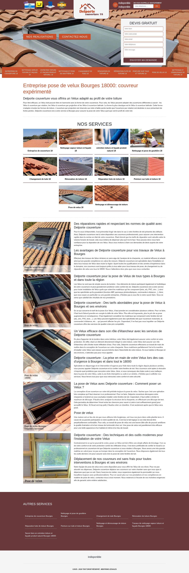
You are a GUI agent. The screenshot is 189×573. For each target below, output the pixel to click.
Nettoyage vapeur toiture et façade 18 (30, 72)
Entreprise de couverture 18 (11, 72)
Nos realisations (39, 36)
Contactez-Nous (74, 36)
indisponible (124, 3)
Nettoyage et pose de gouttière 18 (67, 72)
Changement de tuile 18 (85, 72)
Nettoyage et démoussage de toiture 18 (178, 72)
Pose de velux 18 (159, 72)
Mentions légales (109, 569)
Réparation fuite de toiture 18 (122, 72)
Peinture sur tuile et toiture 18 (141, 72)
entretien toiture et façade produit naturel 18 (48, 72)
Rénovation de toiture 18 (104, 72)
